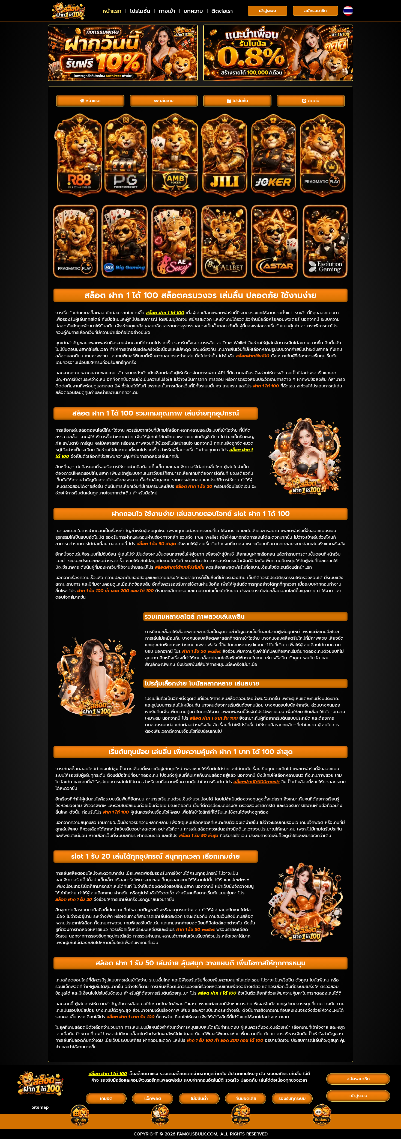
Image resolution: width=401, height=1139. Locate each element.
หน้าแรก (112, 11)
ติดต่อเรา (222, 11)
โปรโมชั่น (140, 11)
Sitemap (40, 1107)
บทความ (193, 11)
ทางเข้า (167, 11)
